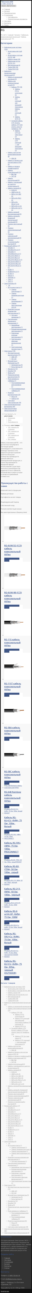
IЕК (13, 359)
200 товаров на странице (13, 432)
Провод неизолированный (14, 230)
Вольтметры (16, 367)
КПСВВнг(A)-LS (14, 250)
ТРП (10, 282)
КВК (13, 158)
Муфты (11, 373)
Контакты (7, 1266)
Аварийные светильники (17, 326)
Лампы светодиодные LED (16, 305)
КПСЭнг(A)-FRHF (14, 262)
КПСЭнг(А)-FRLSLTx (15, 1126)
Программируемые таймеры (18, 390)
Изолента (13, 369)
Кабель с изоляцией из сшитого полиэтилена (15, 184)
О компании (8, 1262)
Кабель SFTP (17, 118)
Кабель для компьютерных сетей (13, 83)
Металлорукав (14, 65)
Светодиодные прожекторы (16, 348)
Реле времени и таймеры (13, 380)
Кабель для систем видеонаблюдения (14, 155)
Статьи (6, 1268)
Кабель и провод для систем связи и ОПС (15, 162)
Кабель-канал (14, 59)
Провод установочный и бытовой (13, 242)
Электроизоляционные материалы (12, 406)
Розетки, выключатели (14, 394)
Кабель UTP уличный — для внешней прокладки (19, 145)
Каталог (17, 35)
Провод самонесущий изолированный (14, 236)
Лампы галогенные (16, 290)
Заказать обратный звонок (8, 5)
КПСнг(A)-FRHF (14, 256)
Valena (15, 399)
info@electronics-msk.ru (13, 1279)
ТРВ (10, 280)
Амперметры (17, 365)
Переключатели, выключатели (14, 376)
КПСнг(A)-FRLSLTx (15, 260)
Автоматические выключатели (14, 354)
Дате (9, 420)
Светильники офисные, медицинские (16, 342)
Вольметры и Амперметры (13, 362)
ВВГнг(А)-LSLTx (17, 1084)
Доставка (7, 1260)
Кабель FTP (16, 87)
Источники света (15, 287)
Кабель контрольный (14, 179)
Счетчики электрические (14, 402)
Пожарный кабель (12, 246)
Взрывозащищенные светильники (18, 330)
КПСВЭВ (12, 252)
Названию (11, 418)
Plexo (14, 397)
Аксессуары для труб (16, 989)
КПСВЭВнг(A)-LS (14, 254)
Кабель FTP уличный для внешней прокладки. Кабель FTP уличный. (19, 106)
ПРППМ (11, 278)
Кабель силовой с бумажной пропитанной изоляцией (14, 219)
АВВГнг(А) (15, 192)
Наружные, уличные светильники (17, 335)
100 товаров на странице (13, 428)
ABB (14, 357)
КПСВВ (11, 248)
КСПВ (11, 274)
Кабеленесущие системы (14, 987)
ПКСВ (11, 276)
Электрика (9, 351)
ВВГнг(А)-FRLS (17, 1078)
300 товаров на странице (13, 436)
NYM (14, 190)
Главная (10, 35)
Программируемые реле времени (18, 385)
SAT (13, 176)
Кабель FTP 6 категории (18, 92)
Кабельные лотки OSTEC (14, 62)
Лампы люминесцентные (17, 295)
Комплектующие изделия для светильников (14, 311)
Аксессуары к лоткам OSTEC (15, 56)
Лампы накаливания (17, 300)
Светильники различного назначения (13, 321)
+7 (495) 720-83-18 (7, 4)
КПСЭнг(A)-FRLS (14, 264)
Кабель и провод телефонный (14, 167)
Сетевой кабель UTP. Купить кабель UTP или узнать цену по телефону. (17, 125)
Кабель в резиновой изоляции (15, 78)
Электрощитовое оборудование (10, 410)
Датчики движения (15, 316)
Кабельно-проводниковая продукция (15, 36)
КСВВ (11, 270)
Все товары (12, 439)
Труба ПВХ (13, 67)
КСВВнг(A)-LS (13, 272)
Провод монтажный (16, 1094)
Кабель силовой (14, 188)
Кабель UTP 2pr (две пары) (18, 134)
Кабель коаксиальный (14, 171)
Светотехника (10, 284)
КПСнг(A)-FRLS (14, 258)
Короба (12, 371)
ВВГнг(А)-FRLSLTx (15, 203)
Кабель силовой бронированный (14, 213)
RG (13, 174)
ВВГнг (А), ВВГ (17, 1076)
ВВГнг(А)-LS (16, 206)
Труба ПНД (13, 69)
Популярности (13, 422)
